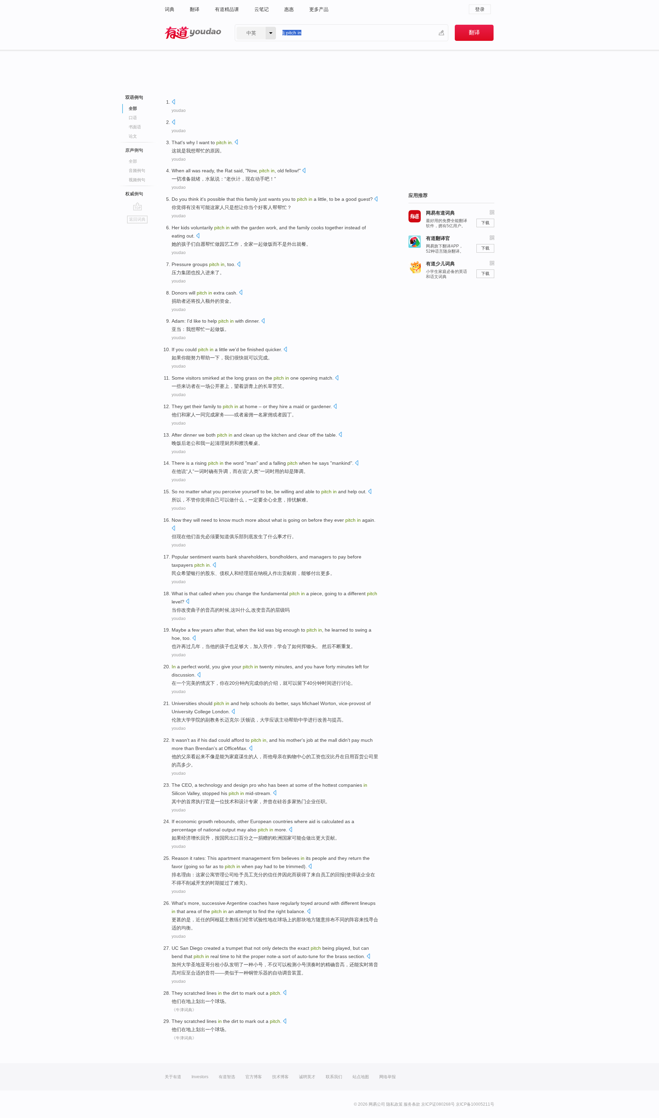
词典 (169, 9)
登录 (480, 9)
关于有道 (173, 1076)
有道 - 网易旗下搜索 (193, 32)
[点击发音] (173, 102)
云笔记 (261, 9)
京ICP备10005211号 (475, 1104)
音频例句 (137, 170)
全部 (133, 161)
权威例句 (134, 193)
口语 (133, 117)
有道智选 (227, 1076)
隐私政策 (394, 1104)
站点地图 (360, 1076)
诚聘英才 (307, 1076)
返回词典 (137, 219)
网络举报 (387, 1076)
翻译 (194, 9)
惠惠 (289, 9)
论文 (133, 136)
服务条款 (412, 1104)
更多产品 (318, 9)
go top (137, 206)
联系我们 (334, 1076)
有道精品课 (227, 9)
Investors (200, 1076)
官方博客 (253, 1076)
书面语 (135, 127)
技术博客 (280, 1076)
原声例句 (134, 150)
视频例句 (137, 179)
